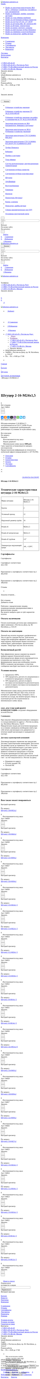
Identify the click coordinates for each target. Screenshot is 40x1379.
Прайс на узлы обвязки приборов (18, 18)
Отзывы (8, 43)
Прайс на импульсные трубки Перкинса (20, 30)
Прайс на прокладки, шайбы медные (19, 34)
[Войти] (2, 296)
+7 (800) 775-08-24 (19, 67)
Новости (4, 1298)
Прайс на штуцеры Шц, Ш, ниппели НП (20, 24)
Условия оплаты (7, 1320)
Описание (9, 456)
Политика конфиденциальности (16, 1374)
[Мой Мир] (8, 417)
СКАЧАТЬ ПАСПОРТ (30, 477)
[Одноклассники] (5, 417)
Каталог (4, 1296)
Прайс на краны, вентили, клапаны (18, 28)
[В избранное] (3, 409)
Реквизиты (9, 49)
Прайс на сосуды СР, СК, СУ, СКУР (18, 22)
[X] (11, 417)
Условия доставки (7, 1322)
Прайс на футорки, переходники (17, 26)
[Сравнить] (3, 412)
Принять (32, 1366)
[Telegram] (24, 417)
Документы (9, 47)
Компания (5, 1302)
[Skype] (21, 417)
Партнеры (5, 1300)
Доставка (8, 464)
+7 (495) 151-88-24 (11, 69)
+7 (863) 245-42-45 (8, 63)
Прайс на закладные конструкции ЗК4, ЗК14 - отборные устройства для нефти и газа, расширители (20, 10)
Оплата (8, 462)
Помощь (4, 1316)
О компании (10, 41)
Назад (13, 336)
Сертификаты (10, 45)
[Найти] (3, 231)
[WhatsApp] (17, 417)
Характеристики (11, 460)
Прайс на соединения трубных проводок (20, 20)
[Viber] (14, 417)
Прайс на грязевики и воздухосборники (20, 32)
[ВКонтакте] (2, 417)
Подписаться (6, 1290)
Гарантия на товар (8, 1324)
